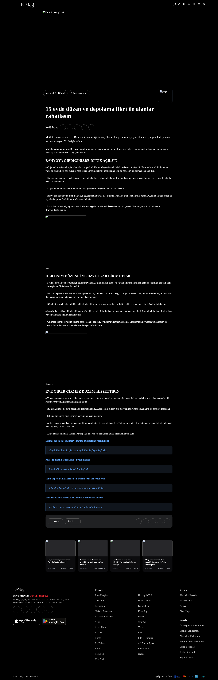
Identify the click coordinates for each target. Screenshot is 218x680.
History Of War (145, 595)
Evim (97, 648)
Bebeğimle (143, 648)
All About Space (146, 643)
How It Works (145, 600)
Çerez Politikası (187, 647)
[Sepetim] (199, 4)
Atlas (97, 622)
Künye (183, 606)
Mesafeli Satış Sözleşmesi (192, 641)
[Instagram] (16, 609)
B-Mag (98, 632)
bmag (21, 676)
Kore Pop (143, 611)
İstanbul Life (144, 606)
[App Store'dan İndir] (26, 621)
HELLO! (99, 654)
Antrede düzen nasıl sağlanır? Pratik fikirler (69, 469)
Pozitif (141, 616)
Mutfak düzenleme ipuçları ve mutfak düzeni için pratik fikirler (77, 450)
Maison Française (103, 611)
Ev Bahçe (100, 643)
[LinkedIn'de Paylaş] (84, 127)
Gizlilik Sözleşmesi (189, 631)
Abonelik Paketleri (189, 595)
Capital (141, 654)
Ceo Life (99, 600)
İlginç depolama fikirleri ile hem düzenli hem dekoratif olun (76, 488)
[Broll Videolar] (194, 4)
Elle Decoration (146, 638)
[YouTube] (24, 609)
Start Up (142, 622)
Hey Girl (99, 659)
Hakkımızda (186, 600)
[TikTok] (49, 609)
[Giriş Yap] (204, 4)
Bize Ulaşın (185, 611)
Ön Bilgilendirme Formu (192, 625)
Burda (98, 638)
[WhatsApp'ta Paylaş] (77, 127)
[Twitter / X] (33, 609)
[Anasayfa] (179, 4)
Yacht (141, 627)
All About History (104, 616)
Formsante (100, 606)
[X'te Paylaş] (70, 127)
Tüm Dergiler (101, 595)
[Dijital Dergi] (189, 4)
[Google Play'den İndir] (54, 621)
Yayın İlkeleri (186, 657)
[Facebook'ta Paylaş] (63, 127)
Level (141, 632)
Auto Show (100, 627)
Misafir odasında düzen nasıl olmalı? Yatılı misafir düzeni (75, 507)
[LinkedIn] (41, 609)
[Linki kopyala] (91, 127)
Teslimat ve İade (188, 652)
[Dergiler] (184, 4)
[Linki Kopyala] (167, 521)
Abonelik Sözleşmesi (190, 636)
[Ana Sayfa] (19, 590)
